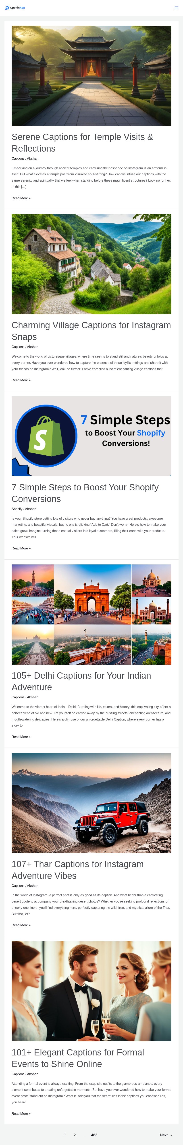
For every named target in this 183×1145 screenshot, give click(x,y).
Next (166, 1135)
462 (94, 1135)
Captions (18, 158)
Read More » (21, 198)
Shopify (17, 509)
